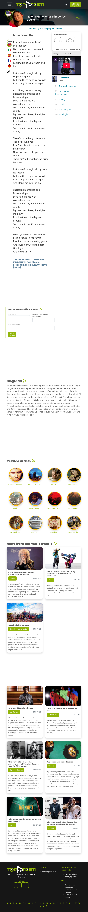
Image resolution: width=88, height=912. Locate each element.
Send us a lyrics (75, 4)
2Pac (50, 580)
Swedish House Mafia (18, 629)
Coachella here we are (18, 625)
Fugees (51, 766)
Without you (65, 109)
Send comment (12, 334)
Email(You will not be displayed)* (40, 315)
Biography (49, 28)
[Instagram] (23, 885)
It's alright (63, 114)
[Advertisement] (44, 285)
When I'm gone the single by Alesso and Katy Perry (24, 820)
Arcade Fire (53, 714)
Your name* (12, 314)
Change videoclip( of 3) (62, 54)
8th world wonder (67, 86)
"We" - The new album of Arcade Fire (62, 709)
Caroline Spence (16, 770)
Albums (32, 28)
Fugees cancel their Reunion (60, 762)
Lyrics (40, 28)
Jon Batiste (14, 712)
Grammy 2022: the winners (20, 708)
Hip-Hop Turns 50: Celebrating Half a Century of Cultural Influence (61, 574)
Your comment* (14, 325)
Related (58, 28)
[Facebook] (16, 885)
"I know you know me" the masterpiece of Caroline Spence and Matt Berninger (23, 764)
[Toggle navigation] (10, 4)
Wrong (62, 99)
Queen (12, 578)
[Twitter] (27, 885)
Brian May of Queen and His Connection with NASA (21, 573)
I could (62, 104)
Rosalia (51, 828)
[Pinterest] (19, 885)
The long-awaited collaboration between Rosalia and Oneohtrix (62, 823)
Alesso (12, 825)
